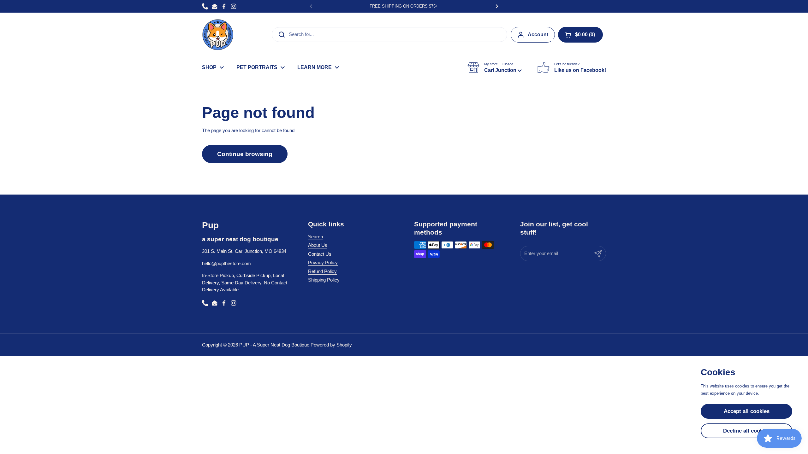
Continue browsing (244, 154)
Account (538, 34)
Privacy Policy (323, 262)
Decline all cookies (746, 431)
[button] (580, 35)
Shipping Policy (324, 279)
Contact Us (319, 254)
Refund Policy (322, 271)
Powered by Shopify (331, 344)
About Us (317, 245)
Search (315, 236)
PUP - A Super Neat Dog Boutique (274, 344)
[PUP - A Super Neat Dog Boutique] (218, 34)
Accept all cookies (746, 411)
